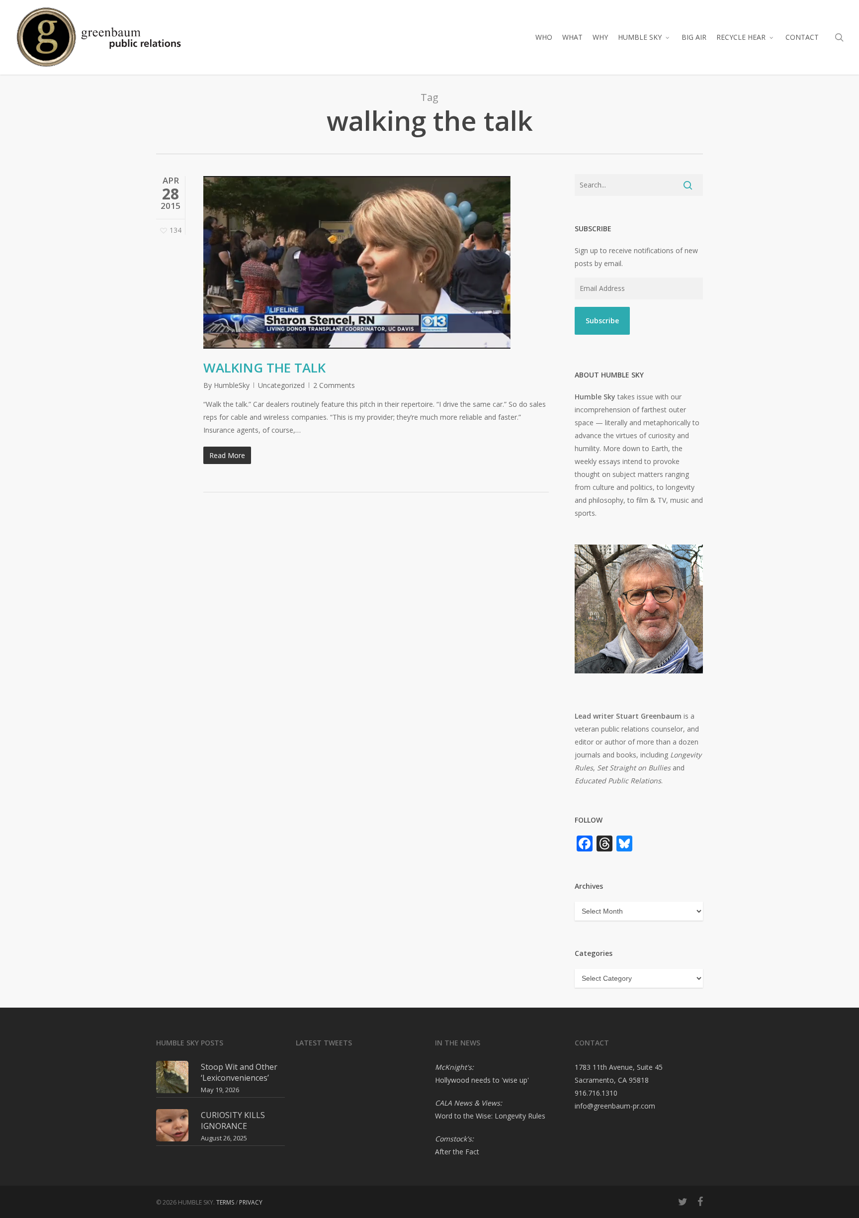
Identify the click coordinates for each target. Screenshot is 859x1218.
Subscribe (602, 320)
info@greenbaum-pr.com (615, 1106)
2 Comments (334, 385)
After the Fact (457, 1151)
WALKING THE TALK (264, 367)
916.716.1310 (596, 1093)
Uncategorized (281, 385)
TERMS (225, 1202)
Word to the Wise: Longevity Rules (490, 1116)
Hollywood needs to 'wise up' (482, 1080)
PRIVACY (250, 1202)
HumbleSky (232, 385)
